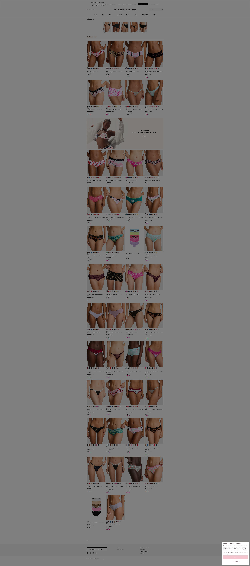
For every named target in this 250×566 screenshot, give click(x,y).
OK (235, 557)
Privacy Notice (237, 552)
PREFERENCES (235, 561)
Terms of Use (244, 552)
